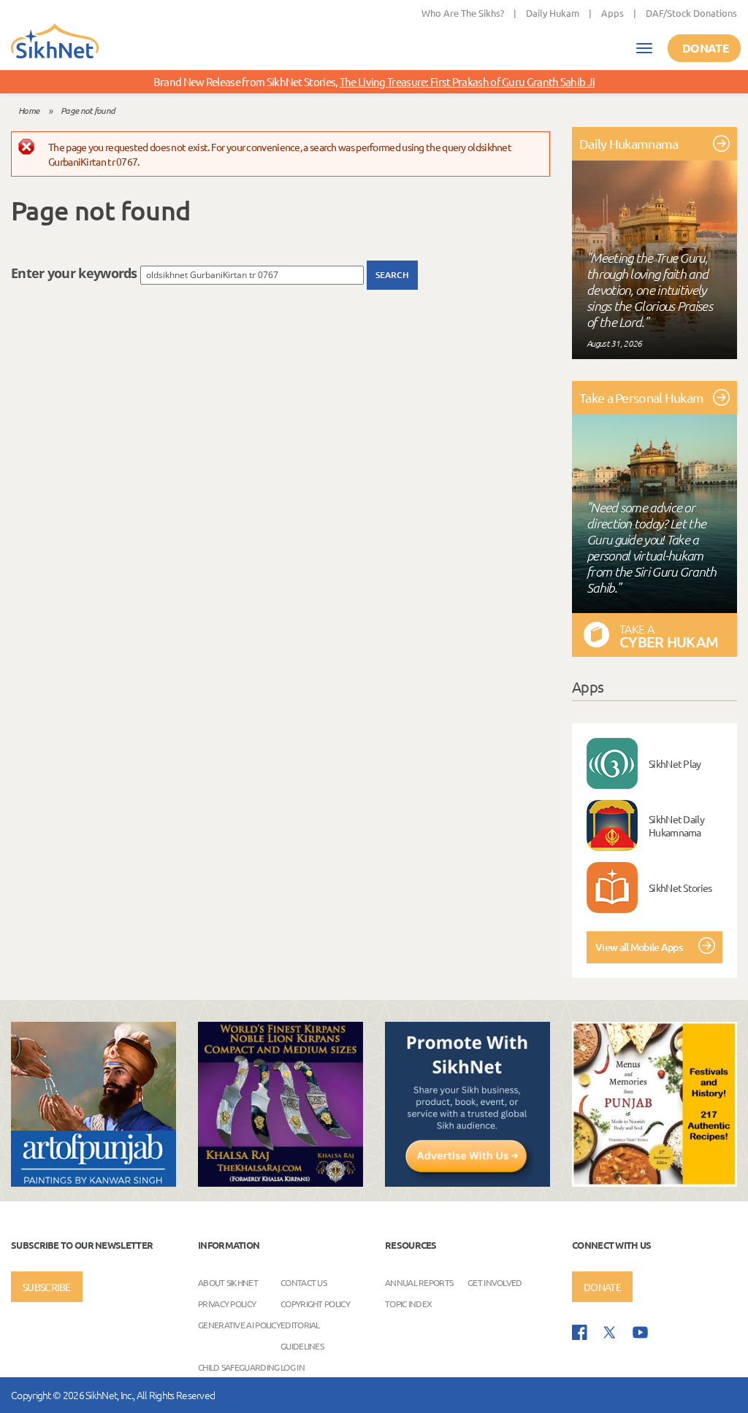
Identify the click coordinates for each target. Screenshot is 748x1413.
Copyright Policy (315, 1303)
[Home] (55, 42)
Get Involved (495, 1282)
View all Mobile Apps (638, 947)
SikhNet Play (675, 763)
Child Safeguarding (238, 1367)
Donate (705, 47)
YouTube (640, 1332)
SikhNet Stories (680, 887)
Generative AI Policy (239, 1325)
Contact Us (303, 1282)
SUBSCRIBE (47, 1286)
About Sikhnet (228, 1282)
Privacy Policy (227, 1303)
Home (28, 110)
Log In (292, 1367)
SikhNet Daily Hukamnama (676, 825)
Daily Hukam (552, 13)
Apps (612, 13)
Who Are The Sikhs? (462, 13)
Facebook (579, 1332)
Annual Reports (419, 1282)
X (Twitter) (610, 1332)
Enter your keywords (75, 273)
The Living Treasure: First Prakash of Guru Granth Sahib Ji (467, 81)
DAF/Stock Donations (691, 13)
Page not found (88, 110)
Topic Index (408, 1303)
